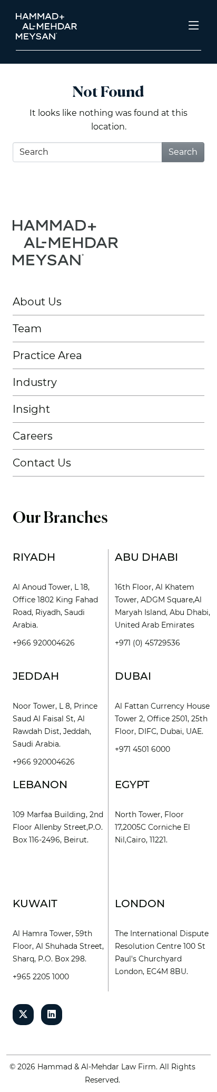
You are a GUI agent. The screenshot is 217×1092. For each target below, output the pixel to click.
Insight (31, 409)
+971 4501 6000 (142, 749)
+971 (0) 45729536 (147, 643)
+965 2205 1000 (41, 976)
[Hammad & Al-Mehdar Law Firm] (48, 26)
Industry (35, 382)
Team (27, 328)
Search (183, 152)
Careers (33, 436)
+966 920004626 (44, 643)
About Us (37, 301)
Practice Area (47, 355)
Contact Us (42, 462)
